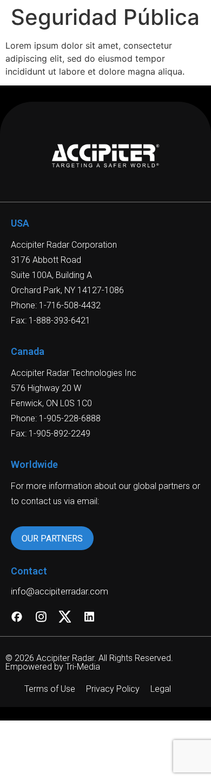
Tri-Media (82, 667)
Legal (160, 689)
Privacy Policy (113, 689)
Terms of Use (49, 689)
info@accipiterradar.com (59, 591)
